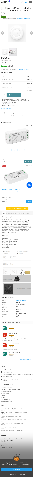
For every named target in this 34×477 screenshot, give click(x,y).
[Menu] (30, 2)
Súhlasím (17, 469)
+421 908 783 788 (7, 372)
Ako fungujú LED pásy (6, 447)
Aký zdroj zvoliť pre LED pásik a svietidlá (11, 409)
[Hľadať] (22, 2)
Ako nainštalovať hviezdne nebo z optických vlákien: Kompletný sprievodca (14, 439)
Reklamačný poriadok (6, 391)
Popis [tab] (3, 213)
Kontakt (3, 397)
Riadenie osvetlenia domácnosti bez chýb (12, 423)
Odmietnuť (22, 474)
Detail (29, 201)
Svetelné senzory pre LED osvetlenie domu (12, 416)
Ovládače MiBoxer (21, 300)
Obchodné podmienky (6, 387)
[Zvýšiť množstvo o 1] (6, 94)
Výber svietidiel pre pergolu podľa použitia (12, 430)
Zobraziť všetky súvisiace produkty (17, 208)
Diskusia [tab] (27, 213)
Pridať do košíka (15, 95)
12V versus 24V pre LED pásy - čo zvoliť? (11, 427)
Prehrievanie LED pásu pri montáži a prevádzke (13, 419)
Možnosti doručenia (24, 69)
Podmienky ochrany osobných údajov (10, 389)
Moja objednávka (5, 399)
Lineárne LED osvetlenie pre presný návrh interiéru (14, 412)
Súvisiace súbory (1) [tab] (11, 213)
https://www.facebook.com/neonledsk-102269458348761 (18, 374)
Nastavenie (13, 474)
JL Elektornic (17, 454)
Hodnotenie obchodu (6, 401)
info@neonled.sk (7, 369)
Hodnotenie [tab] (21, 213)
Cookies (3, 395)
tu (19, 466)
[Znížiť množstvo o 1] (6, 96)
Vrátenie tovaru (5, 393)
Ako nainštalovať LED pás (7, 444)
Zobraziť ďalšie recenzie (26, 359)
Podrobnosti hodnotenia (23, 18)
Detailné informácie (6, 108)
